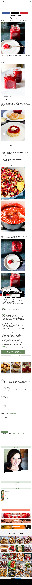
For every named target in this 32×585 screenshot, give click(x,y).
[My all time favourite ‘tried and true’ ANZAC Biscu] (12, 540)
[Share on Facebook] (1, 292)
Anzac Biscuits (10, 20)
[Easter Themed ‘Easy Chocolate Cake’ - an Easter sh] (20, 540)
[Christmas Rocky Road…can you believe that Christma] (4, 565)
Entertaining (20, 6)
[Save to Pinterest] (1, 295)
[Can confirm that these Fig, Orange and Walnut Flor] (4, 573)
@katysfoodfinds (15, 352)
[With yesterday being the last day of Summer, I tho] (4, 548)
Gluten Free (26, 6)
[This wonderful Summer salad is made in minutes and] (12, 565)
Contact (12, 582)
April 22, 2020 (16, 10)
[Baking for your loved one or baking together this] (12, 548)
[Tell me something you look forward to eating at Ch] (4, 557)
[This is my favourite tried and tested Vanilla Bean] (20, 548)
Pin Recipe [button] (13, 297)
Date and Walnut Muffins (7, 498)
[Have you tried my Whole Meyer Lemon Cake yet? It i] (12, 573)
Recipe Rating (3, 417)
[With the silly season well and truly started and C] (20, 557)
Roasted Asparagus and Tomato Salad (9, 494)
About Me (8, 582)
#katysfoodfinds (19, 352)
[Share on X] (1, 293)
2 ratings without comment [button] (13, 413)
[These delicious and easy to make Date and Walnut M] (20, 573)
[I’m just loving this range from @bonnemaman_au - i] (12, 557)
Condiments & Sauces (5, 6)
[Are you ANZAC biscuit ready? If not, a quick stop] (4, 540)
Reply (6, 401)
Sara (5, 395)
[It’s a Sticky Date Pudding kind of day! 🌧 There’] (20, 565)
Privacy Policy (17, 582)
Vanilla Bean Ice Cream (7, 490)
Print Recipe (19, 15)
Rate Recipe (18, 297)
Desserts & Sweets (13, 6)
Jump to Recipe (14, 15)
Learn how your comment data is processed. (18, 433)
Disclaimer (23, 582)
